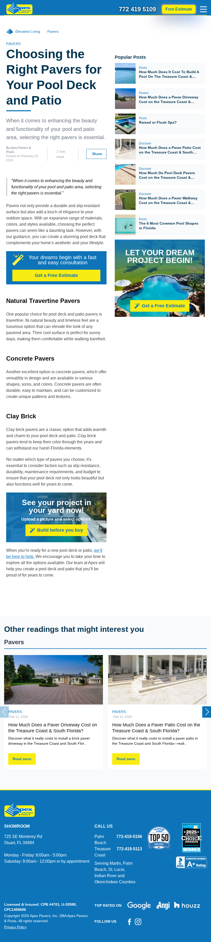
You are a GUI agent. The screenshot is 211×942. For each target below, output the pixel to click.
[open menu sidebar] (203, 9)
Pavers (13, 44)
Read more (22, 759)
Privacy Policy (15, 927)
